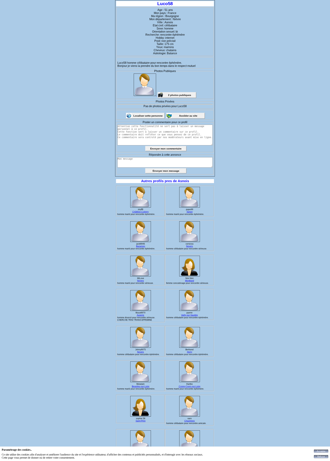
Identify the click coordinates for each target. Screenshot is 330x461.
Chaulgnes (189, 421)
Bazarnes (140, 246)
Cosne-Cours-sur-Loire (189, 386)
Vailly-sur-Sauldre (189, 315)
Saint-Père (141, 421)
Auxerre (140, 315)
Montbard (189, 280)
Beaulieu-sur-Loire (140, 386)
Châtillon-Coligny (140, 212)
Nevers (189, 246)
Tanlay (189, 212)
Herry (189, 352)
